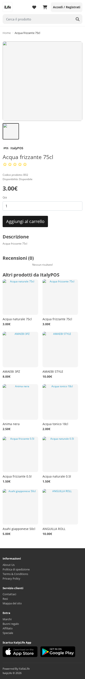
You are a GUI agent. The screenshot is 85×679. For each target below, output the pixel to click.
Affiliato (8, 628)
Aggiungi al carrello (25, 221)
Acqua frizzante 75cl (27, 33)
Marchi (7, 619)
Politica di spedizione (16, 569)
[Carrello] (45, 7)
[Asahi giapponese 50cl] (20, 507)
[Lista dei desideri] (34, 7)
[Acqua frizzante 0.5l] (20, 454)
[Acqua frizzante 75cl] (42, 81)
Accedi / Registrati (66, 7)
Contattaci (9, 594)
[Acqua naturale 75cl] (20, 297)
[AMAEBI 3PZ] (20, 349)
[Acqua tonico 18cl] (60, 402)
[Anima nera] (20, 402)
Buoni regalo (11, 624)
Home (7, 33)
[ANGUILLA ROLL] (60, 507)
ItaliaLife (24, 669)
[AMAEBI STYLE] (60, 349)
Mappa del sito (12, 603)
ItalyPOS (16, 148)
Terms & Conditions (15, 574)
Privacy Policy (11, 578)
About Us (9, 565)
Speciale (8, 633)
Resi (5, 599)
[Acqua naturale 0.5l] (60, 454)
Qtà (5, 197)
